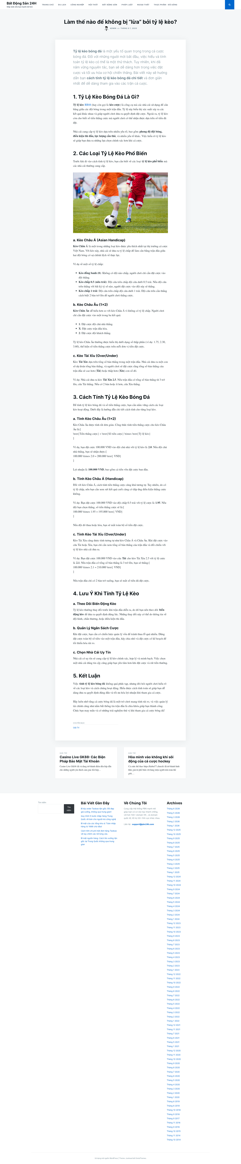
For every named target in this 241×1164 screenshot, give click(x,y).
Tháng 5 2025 (173, 855)
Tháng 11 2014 (173, 1135)
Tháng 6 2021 (173, 1038)
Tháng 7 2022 (173, 995)
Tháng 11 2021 (173, 1029)
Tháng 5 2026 (173, 813)
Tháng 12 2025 (174, 830)
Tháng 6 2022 (173, 999)
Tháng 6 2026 (173, 808)
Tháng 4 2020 (173, 1084)
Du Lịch (62, 5)
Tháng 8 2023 (173, 940)
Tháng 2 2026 (173, 821)
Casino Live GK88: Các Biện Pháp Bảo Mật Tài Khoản (82, 759)
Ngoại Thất (143, 5)
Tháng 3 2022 (173, 1012)
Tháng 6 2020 (173, 1076)
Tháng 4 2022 (173, 1008)
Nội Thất (93, 5)
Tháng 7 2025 (173, 847)
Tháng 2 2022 (173, 1016)
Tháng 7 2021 (173, 1033)
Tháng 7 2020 (173, 1072)
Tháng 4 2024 (173, 906)
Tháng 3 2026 (173, 817)
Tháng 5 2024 (173, 902)
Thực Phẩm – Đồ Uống (165, 5)
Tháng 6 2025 (173, 851)
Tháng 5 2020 (173, 1080)
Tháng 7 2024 (173, 893)
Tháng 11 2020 (173, 1055)
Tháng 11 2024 (173, 881)
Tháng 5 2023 (173, 953)
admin (113, 28)
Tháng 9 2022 (173, 987)
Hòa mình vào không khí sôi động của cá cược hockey (150, 759)
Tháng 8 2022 (173, 991)
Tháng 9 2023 (173, 936)
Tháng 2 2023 (173, 965)
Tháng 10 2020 (174, 1059)
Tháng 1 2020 (173, 1097)
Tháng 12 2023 (174, 923)
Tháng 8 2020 (173, 1067)
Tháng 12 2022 (173, 974)
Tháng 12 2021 (173, 1025)
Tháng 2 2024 (173, 914)
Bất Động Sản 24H (21, 3)
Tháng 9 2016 (173, 1127)
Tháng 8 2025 (173, 842)
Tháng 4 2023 (173, 957)
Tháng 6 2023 (173, 948)
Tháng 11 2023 (173, 927)
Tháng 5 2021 (173, 1042)
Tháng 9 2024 (173, 889)
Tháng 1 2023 (173, 970)
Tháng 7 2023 (173, 944)
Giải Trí (76, 727)
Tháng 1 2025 (173, 872)
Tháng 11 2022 (173, 978)
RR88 (88, 105)
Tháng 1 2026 (173, 825)
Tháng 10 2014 (174, 1139)
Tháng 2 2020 (173, 1093)
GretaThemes (141, 1158)
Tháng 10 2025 (174, 834)
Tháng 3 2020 (173, 1088)
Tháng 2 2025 (173, 868)
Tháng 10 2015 (174, 1131)
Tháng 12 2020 (174, 1050)
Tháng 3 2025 (173, 864)
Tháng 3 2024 (173, 910)
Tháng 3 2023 (173, 961)
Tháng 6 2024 (173, 898)
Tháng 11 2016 (173, 1122)
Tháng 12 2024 (174, 876)
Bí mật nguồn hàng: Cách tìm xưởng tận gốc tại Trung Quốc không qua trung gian (99, 841)
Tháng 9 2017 (173, 1118)
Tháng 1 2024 (173, 919)
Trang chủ (48, 5)
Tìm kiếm (42, 802)
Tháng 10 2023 (174, 932)
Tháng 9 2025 (173, 838)
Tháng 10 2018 (174, 1110)
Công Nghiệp (77, 5)
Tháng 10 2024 (174, 885)
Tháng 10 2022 (174, 982)
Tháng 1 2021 (173, 1046)
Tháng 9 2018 (173, 1114)
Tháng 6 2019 (173, 1106)
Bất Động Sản (109, 5)
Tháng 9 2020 (173, 1063)
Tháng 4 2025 (173, 859)
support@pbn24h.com (143, 824)
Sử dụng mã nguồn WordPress (106, 1158)
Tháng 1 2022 (173, 1021)
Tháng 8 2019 (173, 1101)
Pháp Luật (127, 5)
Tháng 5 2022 (173, 1004)
